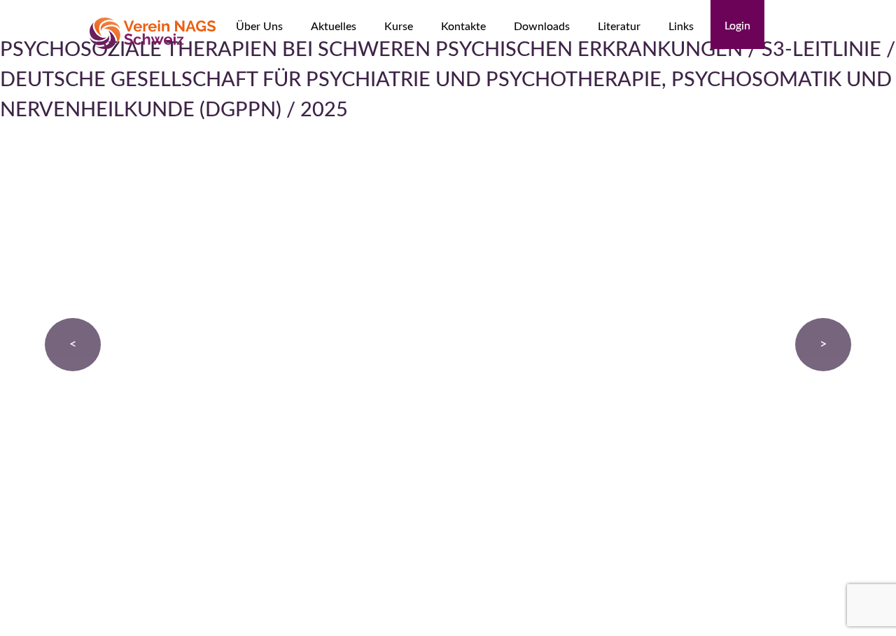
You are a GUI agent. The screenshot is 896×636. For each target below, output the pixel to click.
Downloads (542, 26)
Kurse (398, 26)
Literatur (619, 26)
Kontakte (463, 26)
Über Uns (259, 26)
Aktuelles (333, 26)
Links (681, 26)
